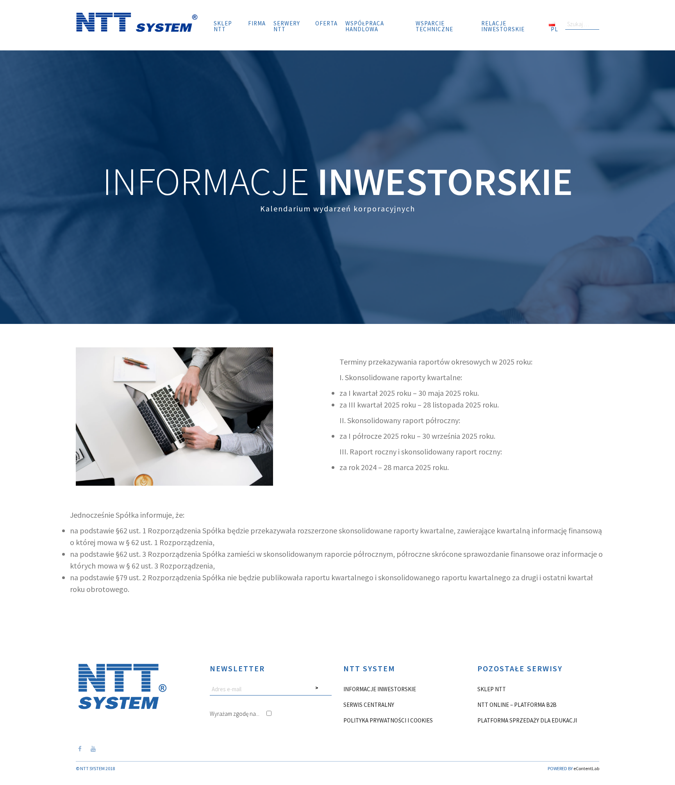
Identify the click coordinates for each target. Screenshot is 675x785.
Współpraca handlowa (364, 26)
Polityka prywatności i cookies (388, 720)
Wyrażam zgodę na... (235, 713)
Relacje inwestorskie (503, 26)
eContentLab (586, 768)
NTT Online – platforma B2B (517, 704)
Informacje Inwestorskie (379, 689)
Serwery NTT (286, 26)
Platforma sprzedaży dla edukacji (527, 720)
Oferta (326, 23)
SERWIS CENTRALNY (368, 704)
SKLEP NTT (491, 689)
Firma (257, 23)
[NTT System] (137, 21)
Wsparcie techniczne (434, 26)
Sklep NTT (223, 26)
